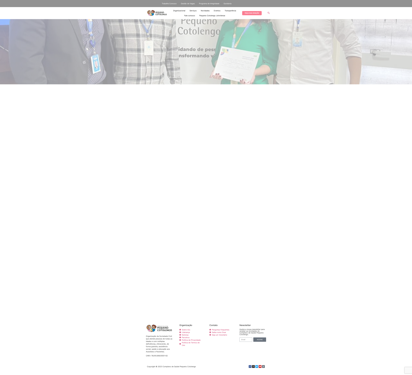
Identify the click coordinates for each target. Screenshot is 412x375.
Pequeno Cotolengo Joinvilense (212, 15)
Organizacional (179, 11)
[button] (269, 13)
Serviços (193, 11)
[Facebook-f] (250, 366)
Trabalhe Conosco (169, 3)
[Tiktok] (263, 366)
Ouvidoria (227, 3)
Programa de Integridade (209, 3)
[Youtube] (260, 366)
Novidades (205, 11)
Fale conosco (189, 15)
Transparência (230, 11)
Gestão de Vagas (188, 3)
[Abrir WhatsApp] (406, 369)
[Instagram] (253, 366)
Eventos (217, 11)
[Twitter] (256, 366)
